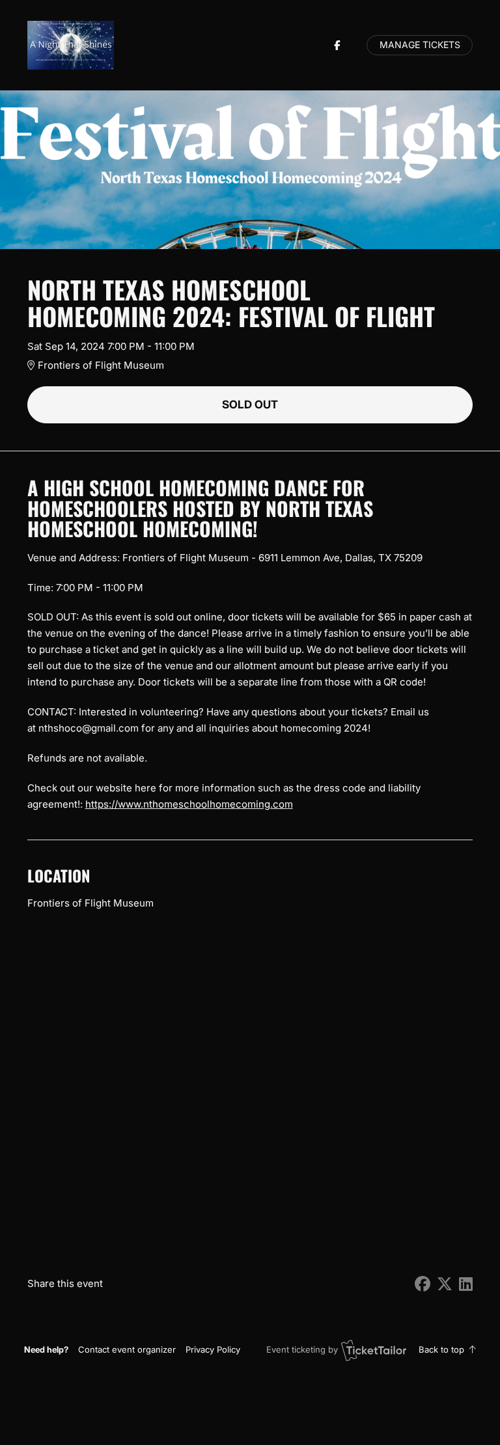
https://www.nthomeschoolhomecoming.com (189, 804)
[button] (127, 1349)
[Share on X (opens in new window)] (444, 1284)
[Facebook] (337, 45)
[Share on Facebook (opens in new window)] (422, 1284)
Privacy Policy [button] (213, 1349)
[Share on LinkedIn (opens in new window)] (466, 1284)
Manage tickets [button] (420, 45)
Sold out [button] (250, 404)
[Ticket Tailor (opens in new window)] (373, 1350)
